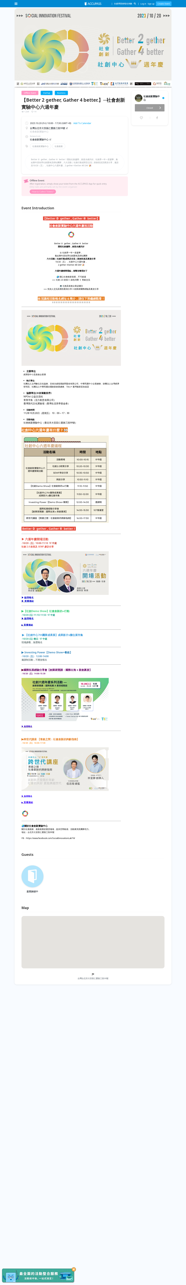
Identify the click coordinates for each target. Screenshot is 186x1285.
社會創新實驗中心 (39, 139)
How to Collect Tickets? (43, 191)
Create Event (164, 3)
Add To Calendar (82, 123)
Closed (149, 107)
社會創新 (59, 146)
